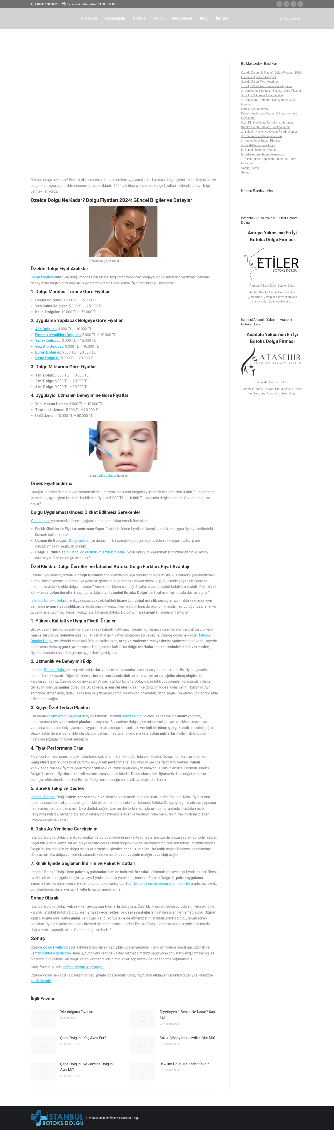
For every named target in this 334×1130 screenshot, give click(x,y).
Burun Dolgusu (47, 352)
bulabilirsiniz (41, 981)
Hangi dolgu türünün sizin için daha (97, 552)
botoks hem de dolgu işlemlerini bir (162, 883)
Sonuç (245, 172)
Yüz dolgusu (40, 521)
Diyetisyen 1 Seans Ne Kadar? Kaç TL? (187, 1015)
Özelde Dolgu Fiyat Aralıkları (260, 81)
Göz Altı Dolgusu (49, 346)
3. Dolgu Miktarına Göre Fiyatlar (262, 95)
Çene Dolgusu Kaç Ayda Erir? (83, 1038)
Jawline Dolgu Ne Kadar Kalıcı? (184, 1064)
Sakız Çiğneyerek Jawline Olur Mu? (188, 1038)
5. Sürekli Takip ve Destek (258, 149)
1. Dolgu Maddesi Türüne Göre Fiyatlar (266, 86)
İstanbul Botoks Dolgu (48, 600)
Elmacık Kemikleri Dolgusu (58, 335)
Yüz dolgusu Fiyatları (76, 1012)
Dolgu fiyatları (42, 277)
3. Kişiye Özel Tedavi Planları (260, 140)
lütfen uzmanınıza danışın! (83, 967)
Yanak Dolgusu (47, 340)
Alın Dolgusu (46, 329)
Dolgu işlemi (79, 540)
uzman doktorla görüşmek (51, 953)
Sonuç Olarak (250, 168)
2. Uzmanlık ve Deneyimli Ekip (261, 136)
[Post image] (43, 1019)
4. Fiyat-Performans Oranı (258, 145)
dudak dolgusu (107, 475)
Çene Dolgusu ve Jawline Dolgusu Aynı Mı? (87, 1067)
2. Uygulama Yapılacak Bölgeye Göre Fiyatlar (271, 90)
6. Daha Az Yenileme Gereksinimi (263, 154)
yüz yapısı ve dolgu (66, 716)
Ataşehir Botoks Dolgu (281, 393)
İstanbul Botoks (43, 797)
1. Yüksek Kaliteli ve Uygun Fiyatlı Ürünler (269, 131)
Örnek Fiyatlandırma (254, 109)
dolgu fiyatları (54, 947)
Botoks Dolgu (55, 670)
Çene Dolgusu (47, 358)
